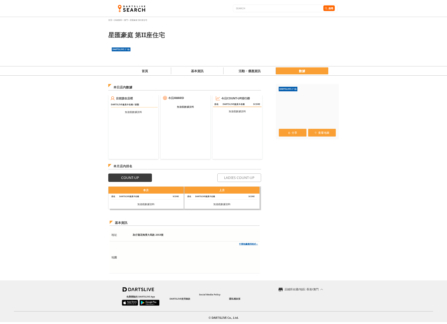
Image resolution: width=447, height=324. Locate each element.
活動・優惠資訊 (250, 71)
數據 (302, 71)
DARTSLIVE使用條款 (180, 298)
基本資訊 (197, 71)
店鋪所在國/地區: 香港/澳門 (301, 289)
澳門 (126, 20)
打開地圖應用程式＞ (248, 243)
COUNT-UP (130, 177)
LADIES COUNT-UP (239, 177)
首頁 (110, 20)
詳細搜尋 (118, 20)
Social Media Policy (209, 294)
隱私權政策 (234, 298)
